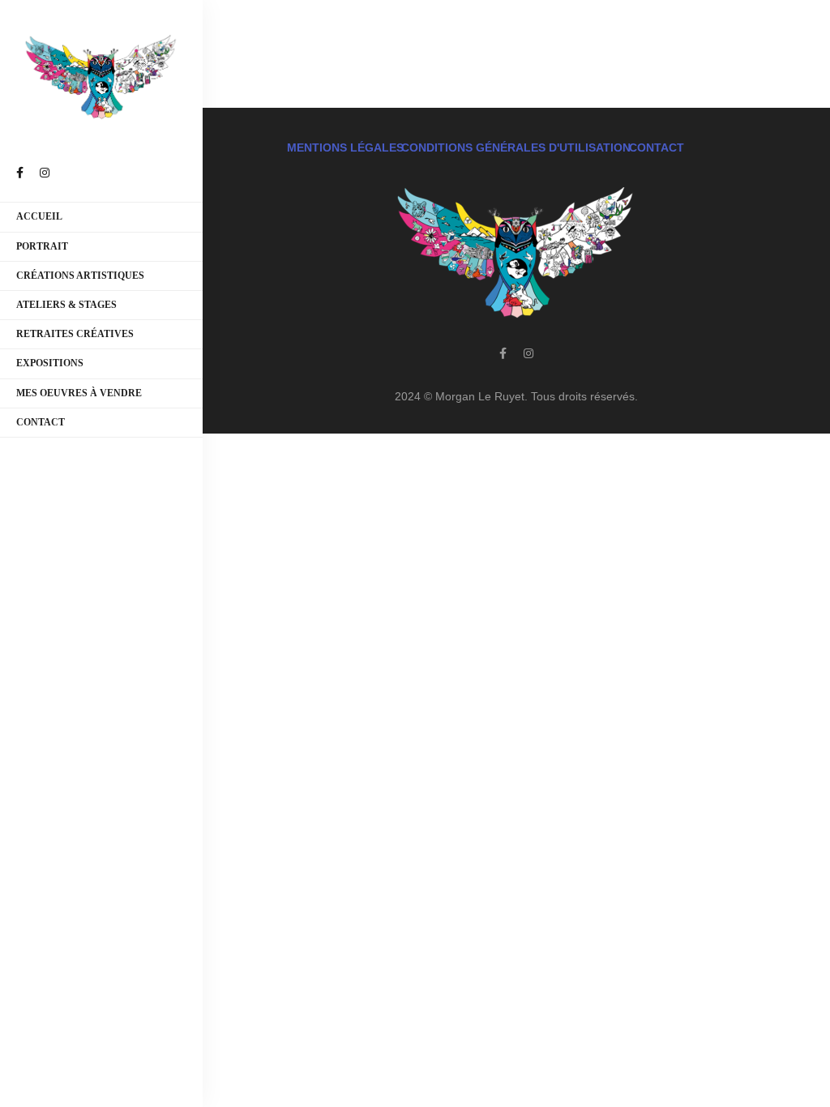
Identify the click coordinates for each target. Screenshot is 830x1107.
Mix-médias (508, 34)
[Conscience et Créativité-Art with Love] (101, 77)
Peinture (582, 34)
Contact (656, 147)
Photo (644, 34)
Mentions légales (345, 147)
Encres (438, 34)
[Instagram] (528, 353)
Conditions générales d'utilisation (516, 147)
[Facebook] (503, 353)
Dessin (379, 34)
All (331, 34)
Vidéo (697, 34)
